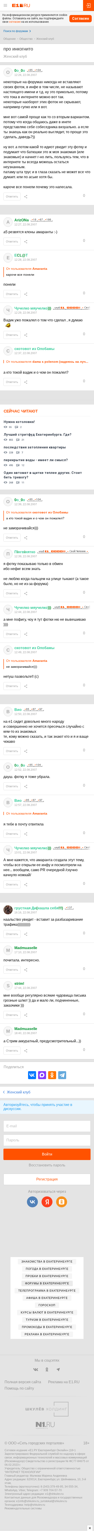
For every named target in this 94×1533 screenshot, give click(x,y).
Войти (47, 1154)
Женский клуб (45, 38)
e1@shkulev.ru (54, 1493)
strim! (19, 983)
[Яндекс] (47, 1201)
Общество (26, 38)
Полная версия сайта (23, 1382)
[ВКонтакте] (32, 1075)
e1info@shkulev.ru (27, 1501)
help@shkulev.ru (34, 1504)
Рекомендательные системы (23, 1508)
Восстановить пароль (47, 1165)
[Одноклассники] (52, 1075)
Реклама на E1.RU (64, 1382)
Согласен (80, 18)
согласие (15, 21)
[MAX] (42, 1075)
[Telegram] (62, 1075)
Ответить (12, 196)
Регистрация (47, 1179)
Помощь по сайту (19, 1388)
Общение (9, 38)
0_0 (19, 71)
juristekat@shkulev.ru (54, 1501)
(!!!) (38, 908)
